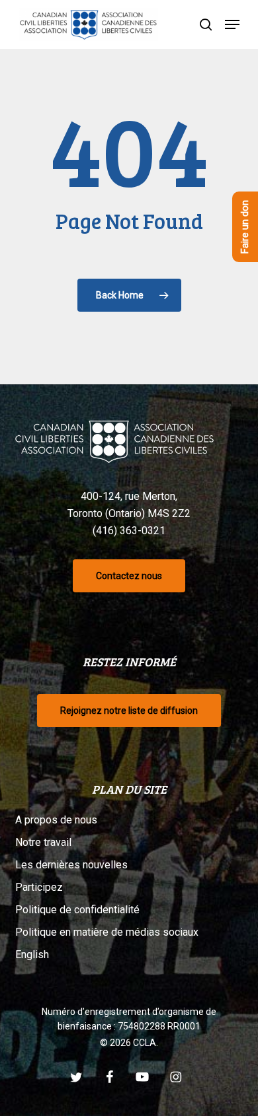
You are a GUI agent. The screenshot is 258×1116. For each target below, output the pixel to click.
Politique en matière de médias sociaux (106, 932)
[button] (232, 24)
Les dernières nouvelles (71, 864)
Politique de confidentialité (77, 909)
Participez (39, 887)
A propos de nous (56, 820)
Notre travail (43, 842)
